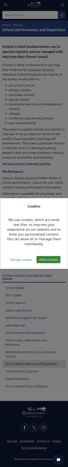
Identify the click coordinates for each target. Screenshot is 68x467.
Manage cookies (21, 259)
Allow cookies (48, 259)
